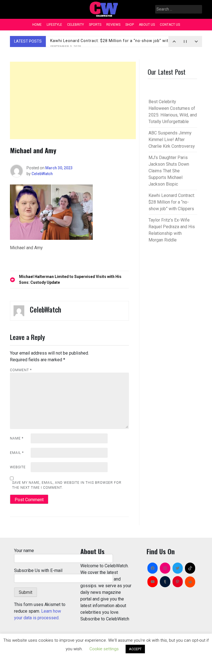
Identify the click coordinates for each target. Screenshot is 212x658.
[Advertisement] (73, 100)
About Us (147, 25)
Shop (129, 25)
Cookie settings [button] (104, 648)
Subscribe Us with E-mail (38, 570)
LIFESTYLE (54, 25)
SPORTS (95, 25)
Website (18, 467)
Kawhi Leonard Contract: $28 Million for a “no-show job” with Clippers (119, 43)
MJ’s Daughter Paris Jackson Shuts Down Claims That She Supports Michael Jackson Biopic (169, 171)
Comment (21, 370)
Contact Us (170, 25)
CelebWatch (42, 173)
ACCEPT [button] (135, 649)
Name (16, 438)
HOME (37, 25)
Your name (24, 550)
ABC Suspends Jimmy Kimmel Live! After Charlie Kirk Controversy (172, 139)
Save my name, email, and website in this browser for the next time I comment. (66, 485)
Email (17, 453)
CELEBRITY (75, 25)
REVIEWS (113, 25)
